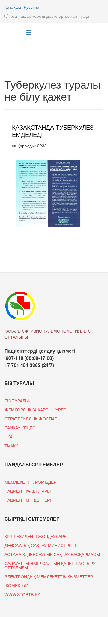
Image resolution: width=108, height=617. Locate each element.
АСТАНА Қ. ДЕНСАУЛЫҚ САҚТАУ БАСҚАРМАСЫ (52, 554)
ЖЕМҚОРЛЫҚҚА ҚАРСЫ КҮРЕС (35, 410)
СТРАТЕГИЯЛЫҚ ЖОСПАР (30, 419)
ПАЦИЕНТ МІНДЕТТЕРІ (27, 500)
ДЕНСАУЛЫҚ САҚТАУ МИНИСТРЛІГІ (40, 545)
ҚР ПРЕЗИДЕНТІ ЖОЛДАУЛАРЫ (36, 536)
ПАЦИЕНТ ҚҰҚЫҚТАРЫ (27, 491)
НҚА (8, 437)
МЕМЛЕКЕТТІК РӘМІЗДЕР (30, 482)
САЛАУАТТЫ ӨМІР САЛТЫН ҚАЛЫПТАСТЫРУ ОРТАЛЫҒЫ (50, 565)
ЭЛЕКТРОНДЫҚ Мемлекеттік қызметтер (48, 576)
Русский (31, 7)
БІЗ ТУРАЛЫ (16, 401)
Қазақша (12, 7)
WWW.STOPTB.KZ (22, 594)
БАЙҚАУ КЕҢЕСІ (20, 428)
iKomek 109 (16, 585)
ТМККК (11, 446)
